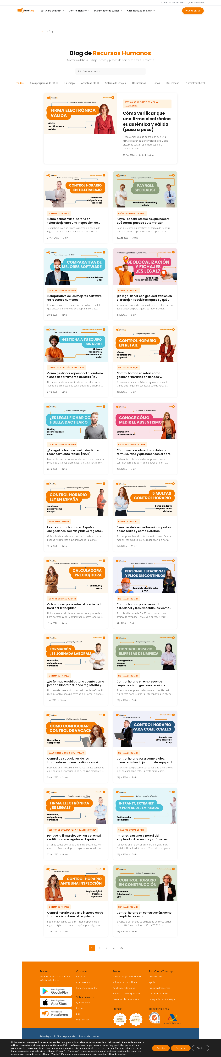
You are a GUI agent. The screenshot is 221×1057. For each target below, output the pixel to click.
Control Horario (78, 10)
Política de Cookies (116, 1054)
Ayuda (152, 982)
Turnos (156, 82)
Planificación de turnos (124, 987)
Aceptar (161, 1048)
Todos (19, 82)
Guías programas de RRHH (44, 82)
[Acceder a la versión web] (56, 1017)
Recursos (80, 1008)
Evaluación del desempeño (126, 999)
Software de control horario (126, 982)
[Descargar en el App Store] (56, 1006)
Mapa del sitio (82, 1019)
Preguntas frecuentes (159, 987)
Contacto (80, 976)
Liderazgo (69, 82)
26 (121, 947)
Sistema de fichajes (115, 82)
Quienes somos (83, 1002)
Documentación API (158, 993)
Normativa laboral (195, 82)
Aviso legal (45, 1036)
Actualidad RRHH (90, 82)
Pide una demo (83, 982)
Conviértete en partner (87, 987)
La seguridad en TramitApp (162, 999)
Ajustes (200, 1048)
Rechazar (181, 1048)
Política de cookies (89, 1036)
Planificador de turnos (106, 10)
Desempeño (172, 82)
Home (43, 31)
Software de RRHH (51, 10)
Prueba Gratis (192, 10)
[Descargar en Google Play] (56, 995)
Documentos (139, 82)
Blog (78, 1013)
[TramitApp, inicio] (25, 10)
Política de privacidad (65, 1036)
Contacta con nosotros (173, 3)
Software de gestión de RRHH (127, 976)
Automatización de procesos (126, 993)
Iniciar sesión (197, 3)
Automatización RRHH (139, 10)
